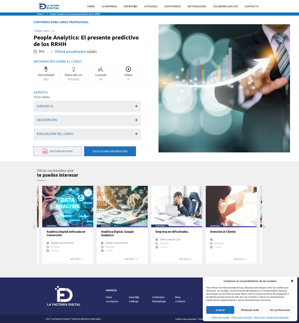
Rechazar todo (250, 309)
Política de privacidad (241, 317)
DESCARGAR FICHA (61, 150)
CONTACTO (252, 6)
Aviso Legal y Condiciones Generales (271, 317)
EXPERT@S (130, 6)
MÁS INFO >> (76, 259)
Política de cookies (220, 317)
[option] (67, 225)
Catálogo (134, 301)
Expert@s (134, 297)
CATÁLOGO (150, 6)
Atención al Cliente (223, 231)
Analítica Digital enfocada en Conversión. (66, 233)
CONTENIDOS (172, 6)
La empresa (112, 301)
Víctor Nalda (41, 97)
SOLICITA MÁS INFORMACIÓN (110, 151)
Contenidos (158, 297)
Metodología (159, 301)
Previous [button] (34, 227)
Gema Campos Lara (170, 239)
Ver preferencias (280, 309)
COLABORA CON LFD (225, 6)
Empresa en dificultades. (172, 231)
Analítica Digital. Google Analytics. (117, 233)
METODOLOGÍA (197, 6)
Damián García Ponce (62, 243)
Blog (177, 297)
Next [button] (263, 227)
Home (91, 6)
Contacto (180, 301)
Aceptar (220, 309)
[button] (292, 281)
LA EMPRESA (109, 6)
